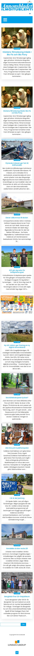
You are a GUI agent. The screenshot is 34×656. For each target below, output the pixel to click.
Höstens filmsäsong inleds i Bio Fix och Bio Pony (17, 53)
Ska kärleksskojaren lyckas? (17, 398)
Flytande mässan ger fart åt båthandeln (17, 164)
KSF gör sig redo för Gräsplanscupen (17, 271)
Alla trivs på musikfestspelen (17, 448)
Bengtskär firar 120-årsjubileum (17, 596)
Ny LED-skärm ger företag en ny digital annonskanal (17, 346)
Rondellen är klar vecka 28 (17, 548)
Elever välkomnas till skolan (17, 218)
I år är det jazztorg (17, 498)
